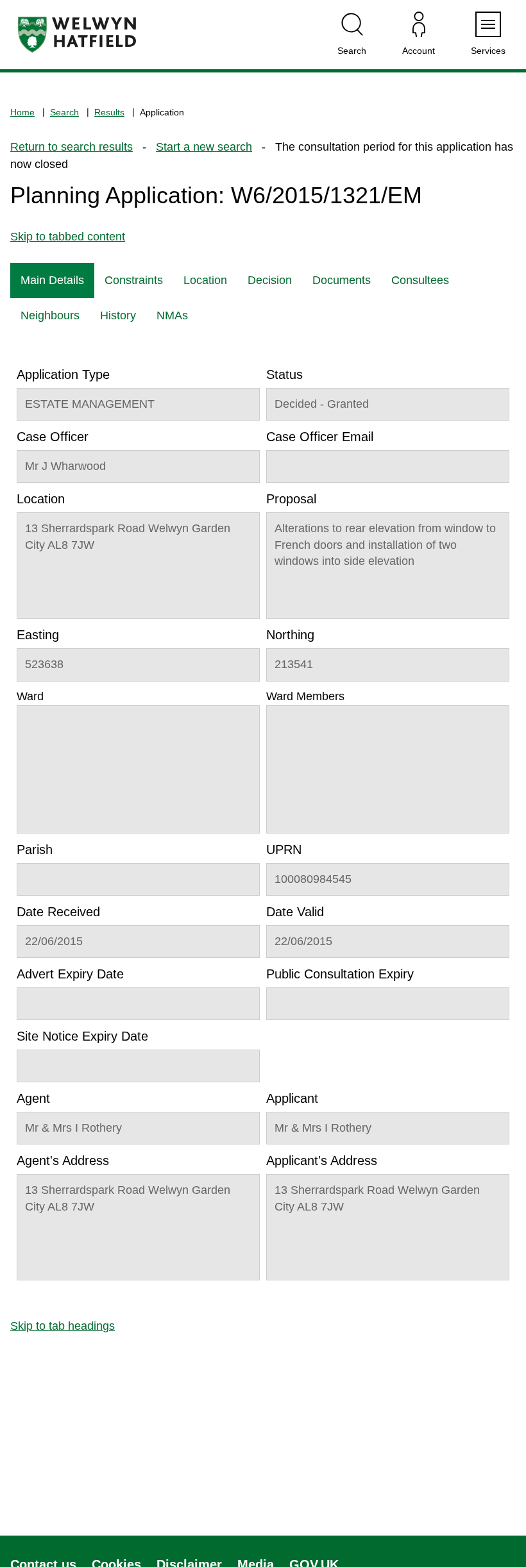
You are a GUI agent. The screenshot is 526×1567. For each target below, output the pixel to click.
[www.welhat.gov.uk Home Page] (77, 35)
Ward (30, 696)
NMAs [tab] (172, 315)
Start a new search (204, 146)
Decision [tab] (270, 280)
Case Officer (53, 437)
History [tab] (118, 315)
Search (64, 112)
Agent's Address (63, 1160)
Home (22, 112)
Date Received (58, 912)
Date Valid (295, 912)
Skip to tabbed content (67, 236)
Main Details (52, 280)
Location (41, 499)
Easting (38, 635)
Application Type (63, 374)
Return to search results (71, 146)
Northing (290, 635)
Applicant (292, 1098)
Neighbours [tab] (50, 315)
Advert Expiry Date (70, 974)
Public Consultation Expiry (340, 974)
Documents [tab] (341, 280)
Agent (33, 1098)
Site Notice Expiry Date (82, 1036)
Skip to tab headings (62, 1326)
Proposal (291, 499)
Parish (35, 849)
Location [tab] (205, 280)
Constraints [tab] (134, 280)
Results (109, 112)
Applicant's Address (321, 1160)
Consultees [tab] (420, 280)
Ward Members (305, 696)
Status (284, 374)
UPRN (283, 849)
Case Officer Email (319, 437)
